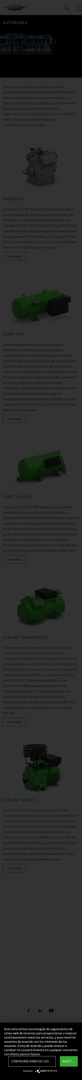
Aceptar (69, 1061)
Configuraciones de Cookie (32, 1061)
